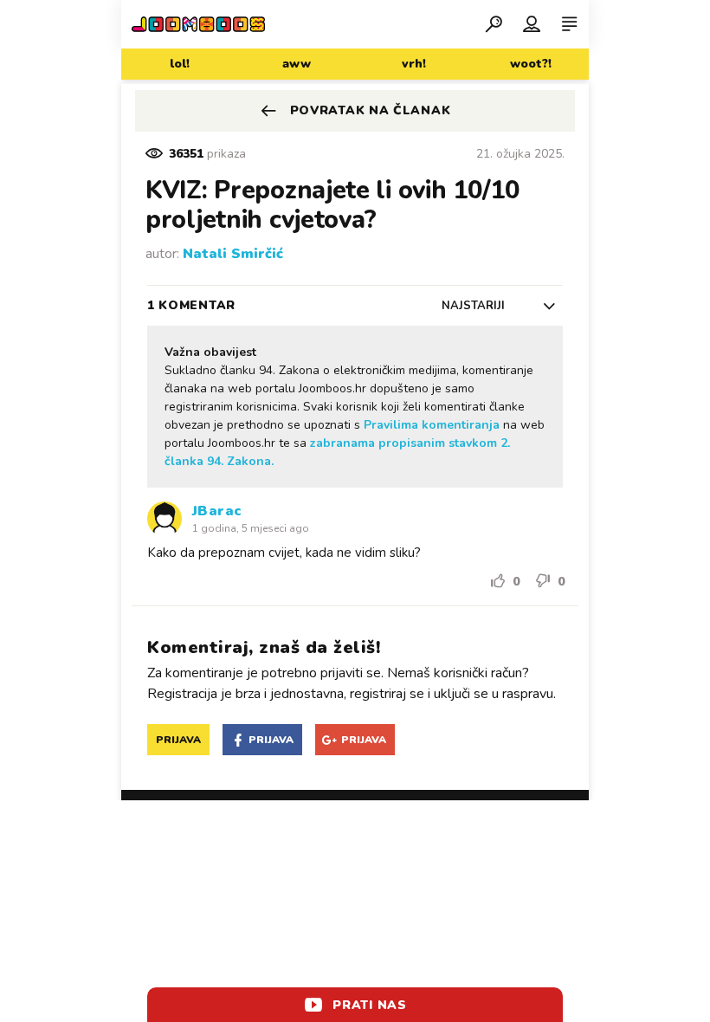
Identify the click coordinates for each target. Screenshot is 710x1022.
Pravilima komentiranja (432, 425)
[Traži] (493, 23)
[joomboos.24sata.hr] (198, 24)
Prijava (178, 740)
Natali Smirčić (233, 253)
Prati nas (369, 1005)
